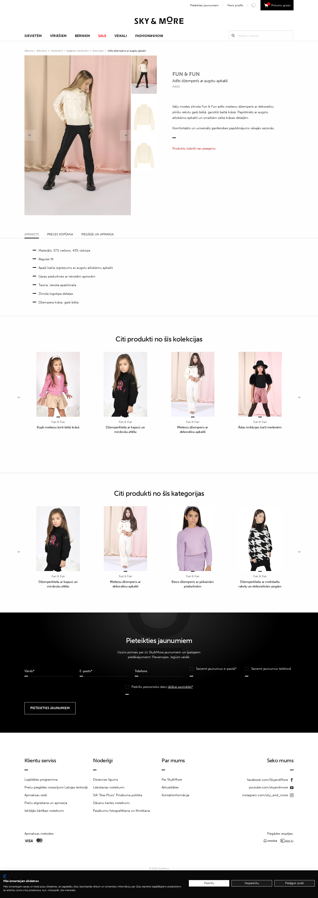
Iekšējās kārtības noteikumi (44, 811)
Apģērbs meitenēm (77, 50)
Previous (29, 135)
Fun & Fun (186, 74)
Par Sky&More (172, 780)
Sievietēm (33, 36)
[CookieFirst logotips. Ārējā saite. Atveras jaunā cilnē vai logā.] (4, 876)
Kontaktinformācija (175, 795)
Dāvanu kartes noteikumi (111, 803)
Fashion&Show (149, 36)
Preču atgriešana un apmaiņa (45, 803)
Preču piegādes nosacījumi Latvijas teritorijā (56, 787)
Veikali (120, 36)
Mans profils (235, 5)
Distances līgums (105, 780)
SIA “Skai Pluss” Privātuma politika (117, 795)
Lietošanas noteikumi (108, 787)
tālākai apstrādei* (180, 687)
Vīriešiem (58, 36)
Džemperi (98, 50)
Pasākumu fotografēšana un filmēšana (121, 811)
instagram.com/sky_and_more (265, 795)
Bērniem (82, 36)
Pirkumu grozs (279, 5)
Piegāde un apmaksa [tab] (97, 234)
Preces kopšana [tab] (60, 234)
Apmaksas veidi (35, 795)
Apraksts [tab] (31, 234)
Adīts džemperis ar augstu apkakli (127, 50)
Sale (102, 36)
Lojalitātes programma (41, 780)
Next (125, 135)
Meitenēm (57, 50)
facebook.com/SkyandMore (268, 780)
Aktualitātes (170, 787)
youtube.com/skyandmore (269, 787)
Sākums (28, 50)
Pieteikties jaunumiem (204, 5)
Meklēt (233, 35)
